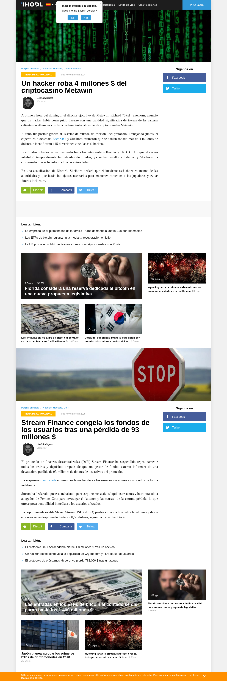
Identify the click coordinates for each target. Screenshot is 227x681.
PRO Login (197, 4)
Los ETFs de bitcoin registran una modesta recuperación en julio (67, 237)
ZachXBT (59, 139)
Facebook (178, 77)
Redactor (41, 101)
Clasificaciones (148, 4)
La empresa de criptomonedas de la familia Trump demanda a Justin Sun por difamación (83, 231)
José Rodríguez (45, 98)
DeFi (66, 407)
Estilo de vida (126, 4)
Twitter (176, 88)
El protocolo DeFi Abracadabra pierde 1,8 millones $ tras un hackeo (70, 547)
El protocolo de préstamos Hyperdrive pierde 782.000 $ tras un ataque (71, 560)
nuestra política (34, 677)
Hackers (57, 68)
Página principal (30, 68)
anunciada (49, 480)
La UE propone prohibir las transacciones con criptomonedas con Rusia (72, 244)
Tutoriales (109, 4)
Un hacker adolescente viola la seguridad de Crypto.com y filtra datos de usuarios (79, 553)
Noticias (47, 68)
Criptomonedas (72, 68)
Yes (86, 17)
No (72, 17)
